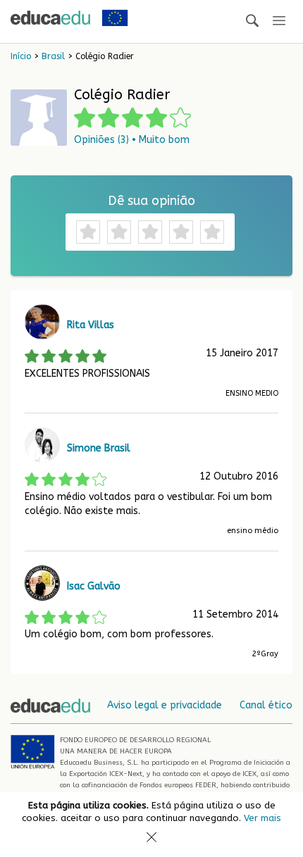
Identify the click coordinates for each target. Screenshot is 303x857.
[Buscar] (252, 21)
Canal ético (266, 705)
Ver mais (262, 818)
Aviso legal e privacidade (164, 705)
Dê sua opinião (151, 200)
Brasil (53, 56)
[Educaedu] (50, 17)
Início (21, 56)
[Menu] (279, 21)
